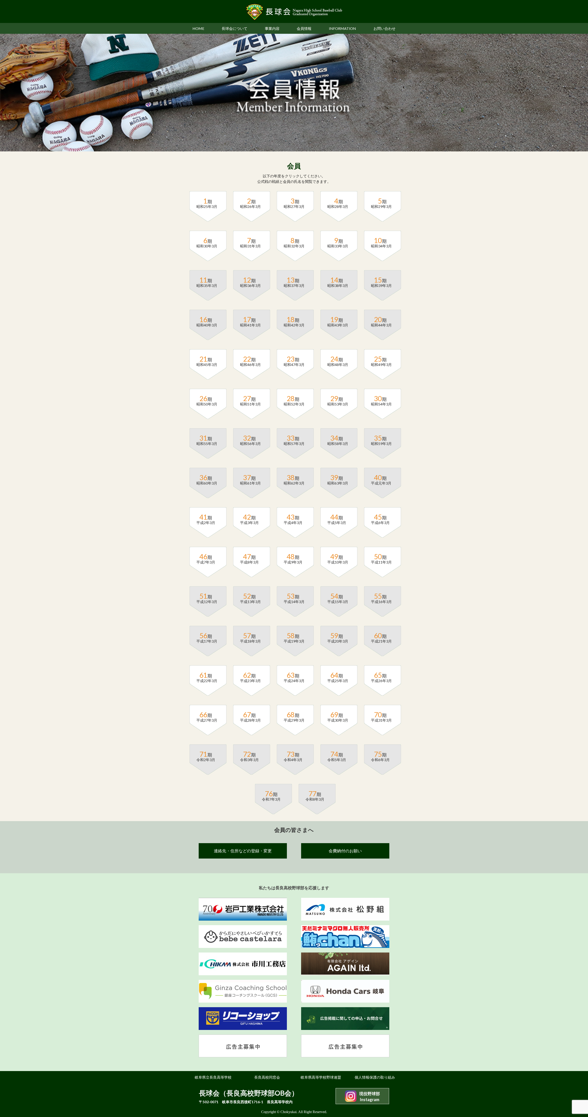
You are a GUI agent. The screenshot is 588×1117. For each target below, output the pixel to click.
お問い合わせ (384, 28)
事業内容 (272, 28)
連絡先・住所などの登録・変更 (243, 850)
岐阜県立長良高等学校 (213, 1077)
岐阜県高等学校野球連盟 (321, 1077)
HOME (198, 28)
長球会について (234, 28)
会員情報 (304, 28)
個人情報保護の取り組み (375, 1077)
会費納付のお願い (345, 850)
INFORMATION (342, 28)
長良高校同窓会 (267, 1077)
